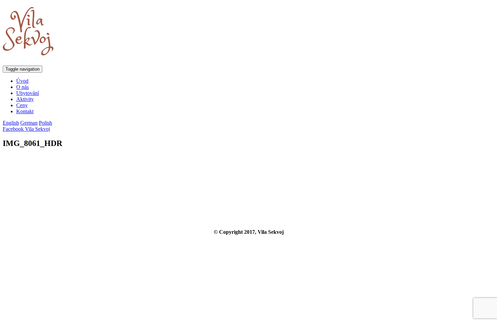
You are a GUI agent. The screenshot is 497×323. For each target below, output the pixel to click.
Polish (45, 123)
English (11, 123)
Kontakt (24, 111)
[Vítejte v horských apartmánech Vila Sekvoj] (28, 52)
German (29, 123)
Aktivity (25, 99)
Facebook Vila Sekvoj (26, 129)
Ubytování (27, 93)
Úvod (22, 81)
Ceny (22, 105)
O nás (22, 87)
